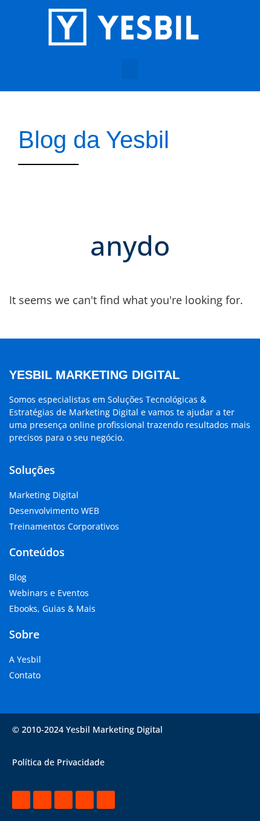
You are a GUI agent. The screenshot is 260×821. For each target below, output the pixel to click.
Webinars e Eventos (49, 593)
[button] (130, 69)
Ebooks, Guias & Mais (52, 608)
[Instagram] (42, 800)
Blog (18, 577)
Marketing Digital (44, 495)
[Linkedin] (21, 800)
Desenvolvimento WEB (54, 510)
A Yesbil (25, 659)
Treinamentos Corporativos (64, 526)
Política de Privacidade (58, 762)
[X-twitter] (85, 800)
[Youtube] (106, 800)
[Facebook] (63, 800)
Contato (25, 675)
